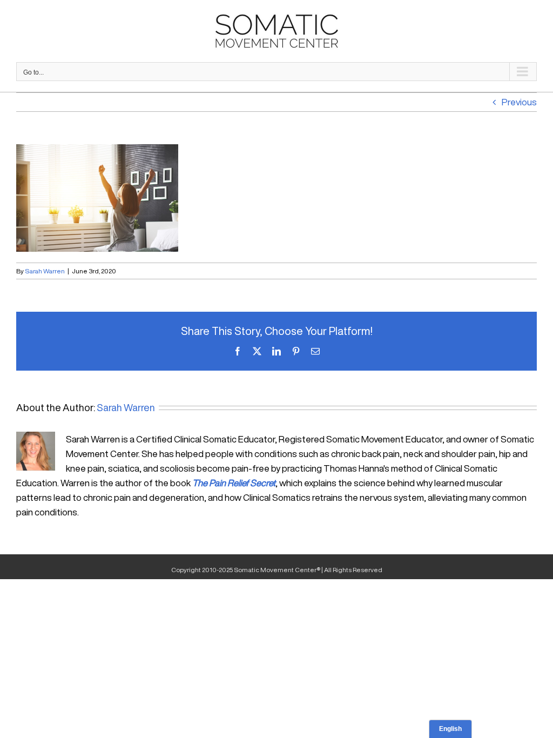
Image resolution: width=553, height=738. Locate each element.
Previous (519, 101)
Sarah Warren (45, 270)
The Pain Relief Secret (233, 482)
